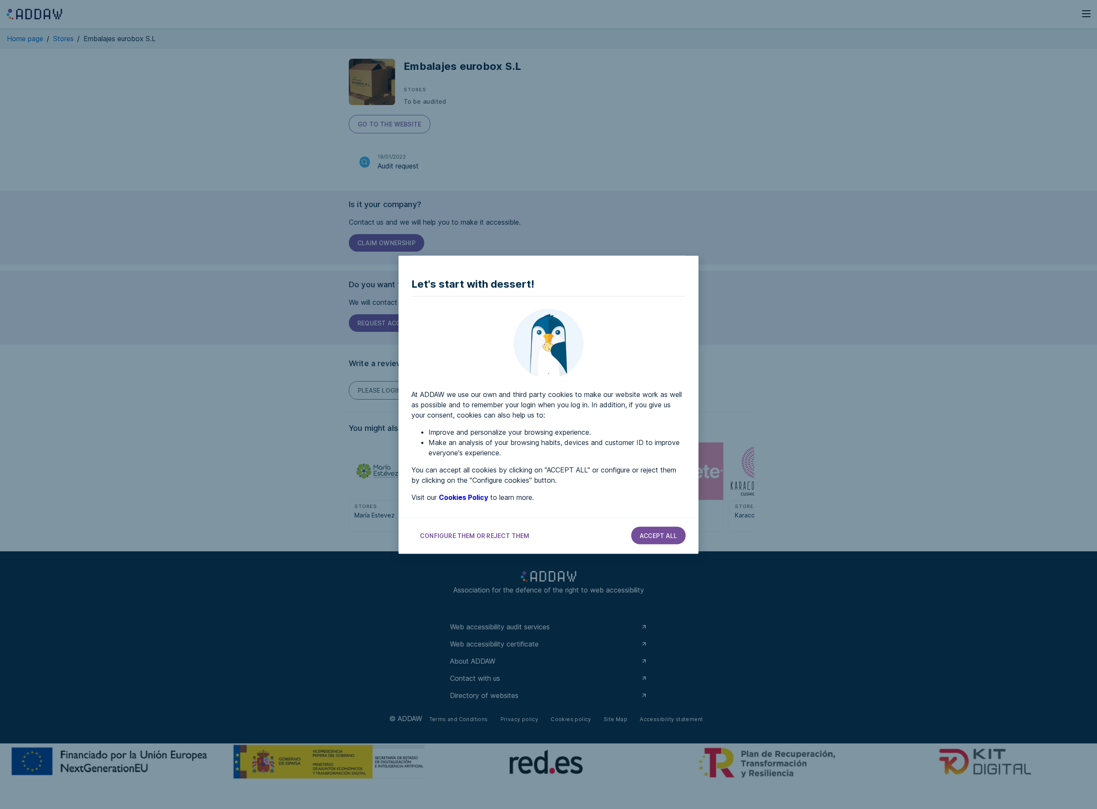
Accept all (658, 535)
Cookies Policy (463, 497)
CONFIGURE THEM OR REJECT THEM (474, 535)
